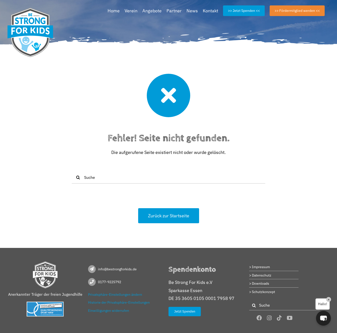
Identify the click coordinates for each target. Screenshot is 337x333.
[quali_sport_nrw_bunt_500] (45, 304)
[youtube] (289, 318)
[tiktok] (279, 318)
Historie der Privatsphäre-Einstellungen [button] (119, 302)
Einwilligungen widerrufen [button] (108, 310)
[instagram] (269, 318)
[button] (323, 318)
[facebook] (259, 318)
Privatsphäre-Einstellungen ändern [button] (115, 294)
